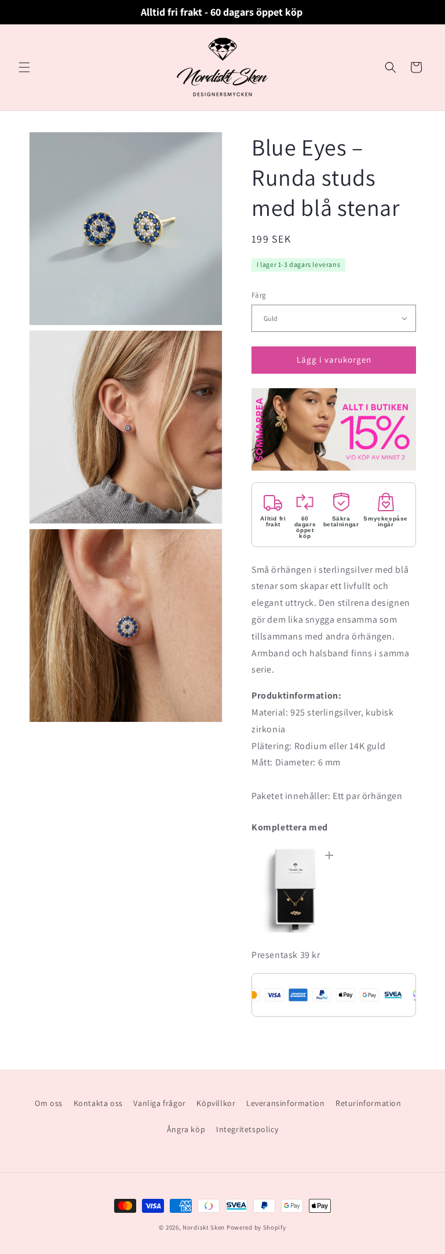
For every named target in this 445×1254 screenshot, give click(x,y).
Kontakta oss (98, 1103)
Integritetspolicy (247, 1129)
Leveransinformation (285, 1103)
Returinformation (368, 1103)
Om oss (49, 1103)
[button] (24, 67)
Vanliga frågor (159, 1103)
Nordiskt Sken (204, 1227)
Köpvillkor (215, 1103)
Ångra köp (186, 1129)
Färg (259, 295)
